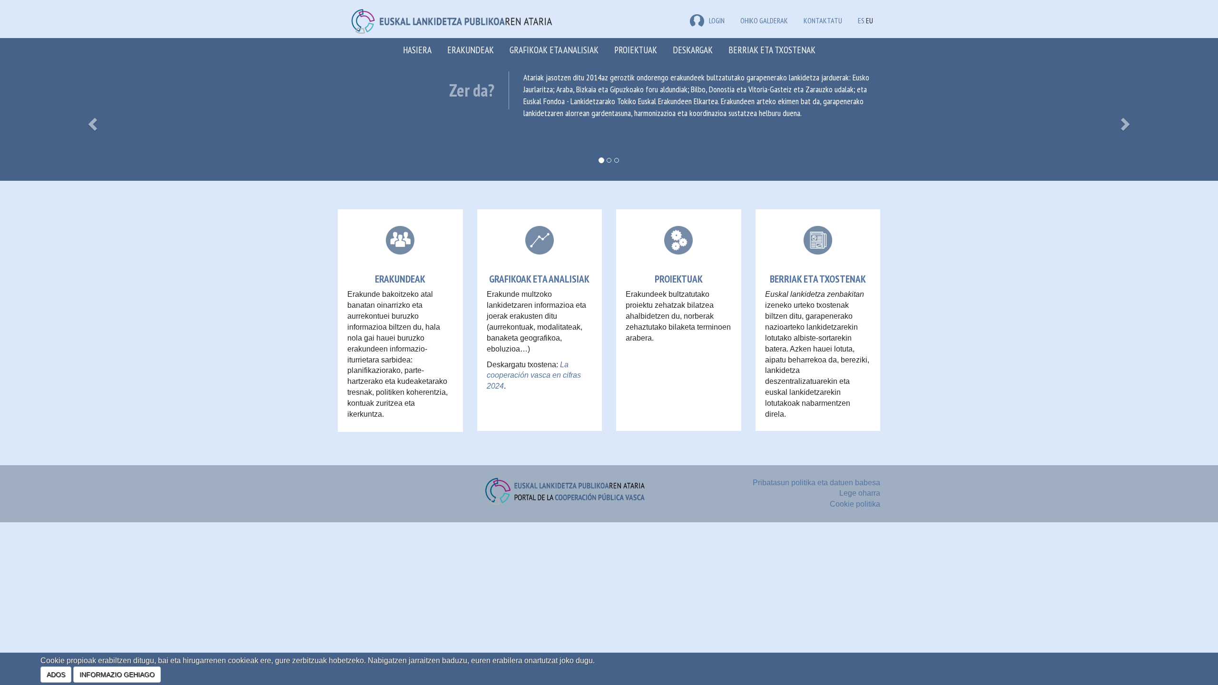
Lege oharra (859, 493)
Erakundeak (470, 50)
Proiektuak (635, 50)
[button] (91, 121)
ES (861, 20)
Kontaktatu (823, 20)
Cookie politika (855, 504)
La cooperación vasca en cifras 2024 (534, 376)
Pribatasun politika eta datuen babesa (816, 483)
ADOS (56, 674)
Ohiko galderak (764, 20)
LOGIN (717, 20)
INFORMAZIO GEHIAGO (117, 674)
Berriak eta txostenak (771, 50)
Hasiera (417, 50)
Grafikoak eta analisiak (554, 50)
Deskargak (693, 50)
